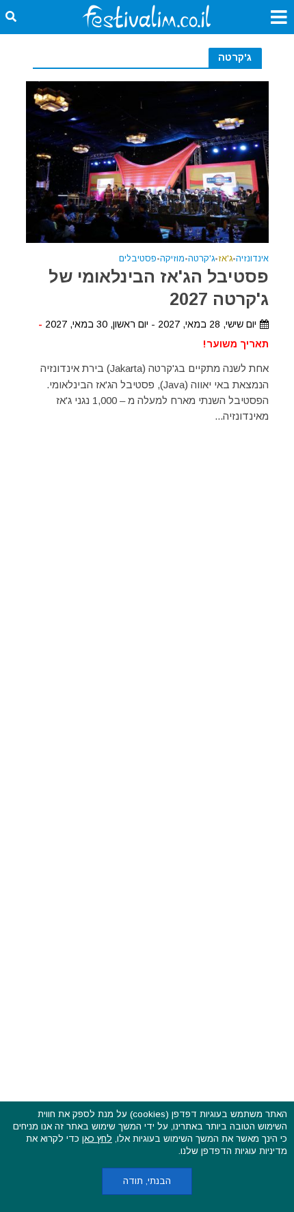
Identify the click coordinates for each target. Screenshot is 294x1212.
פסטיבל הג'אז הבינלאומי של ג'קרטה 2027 (159, 287)
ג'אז (225, 259)
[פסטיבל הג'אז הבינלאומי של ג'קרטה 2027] (147, 161)
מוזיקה (172, 259)
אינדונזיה (252, 259)
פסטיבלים (138, 259)
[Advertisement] (147, 618)
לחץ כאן (97, 1139)
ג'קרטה (201, 259)
